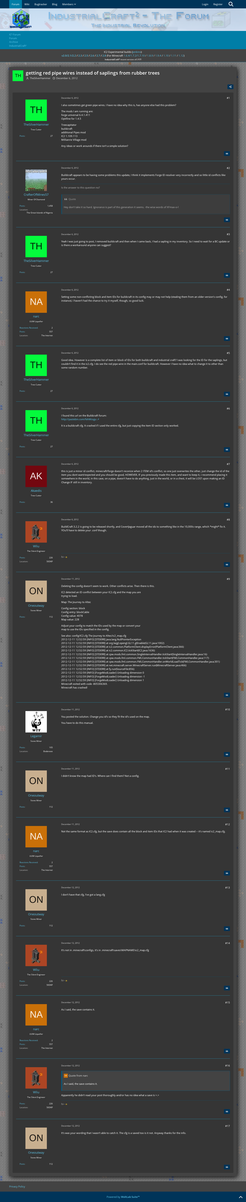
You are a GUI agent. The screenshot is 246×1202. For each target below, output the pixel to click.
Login (205, 4)
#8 (228, 519)
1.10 (166, 55)
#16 (227, 1065)
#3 (228, 234)
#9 (228, 579)
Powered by (123, 1196)
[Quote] (227, 153)
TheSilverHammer (40, 78)
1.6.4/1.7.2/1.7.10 (134, 55)
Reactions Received (28, 327)
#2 (228, 168)
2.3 (80, 55)
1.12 (181, 55)
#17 (227, 1126)
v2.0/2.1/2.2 (69, 55)
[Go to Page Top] (240, 1197)
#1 (228, 98)
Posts (22, 135)
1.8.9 (150, 55)
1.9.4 (158, 55)
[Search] (231, 4)
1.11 (173, 55)
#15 (227, 1002)
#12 (227, 824)
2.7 (98, 55)
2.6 (92, 55)
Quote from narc (78, 1075)
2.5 (86, 55)
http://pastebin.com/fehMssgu (78, 419)
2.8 (104, 55)
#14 (227, 943)
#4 (228, 289)
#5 (228, 353)
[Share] (230, 86)
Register (218, 4)
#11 (227, 768)
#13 (227, 887)
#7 (228, 464)
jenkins (137, 52)
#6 (228, 408)
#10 (227, 709)
